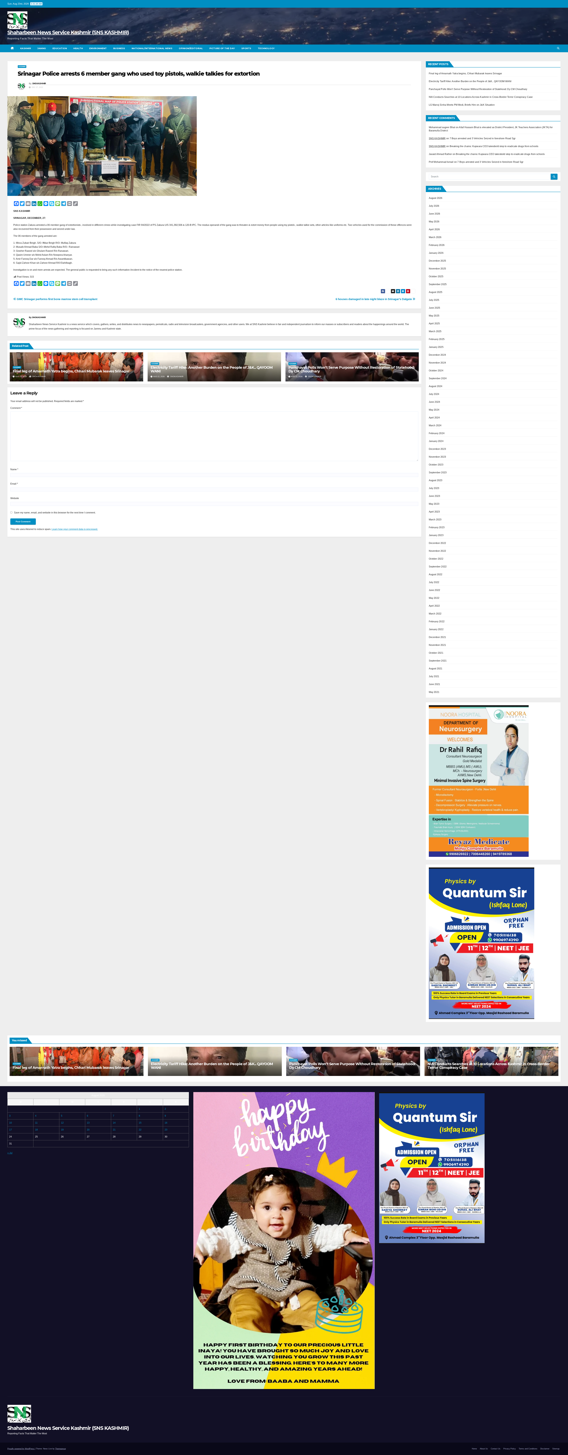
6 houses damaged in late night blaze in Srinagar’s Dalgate (374, 299)
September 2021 (438, 660)
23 (166, 1129)
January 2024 (436, 441)
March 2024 (435, 425)
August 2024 (435, 386)
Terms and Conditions (528, 1449)
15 (140, 1123)
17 (10, 1129)
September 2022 (438, 566)
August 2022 (435, 574)
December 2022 (437, 543)
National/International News (152, 48)
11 (36, 1123)
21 (114, 1129)
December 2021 (437, 637)
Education (60, 48)
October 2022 (436, 558)
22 (140, 1129)
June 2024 (434, 402)
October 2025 (436, 276)
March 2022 (435, 613)
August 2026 (435, 198)
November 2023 (437, 457)
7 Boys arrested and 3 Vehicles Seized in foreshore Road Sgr (483, 138)
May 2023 (434, 504)
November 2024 (437, 362)
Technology (266, 48)
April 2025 (434, 323)
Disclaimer (544, 1449)
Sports (246, 48)
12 (62, 1123)
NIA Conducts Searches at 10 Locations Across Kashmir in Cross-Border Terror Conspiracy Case (481, 97)
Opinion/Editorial (191, 48)
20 (88, 1129)
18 (36, 1129)
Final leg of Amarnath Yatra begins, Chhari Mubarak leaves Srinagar (71, 371)
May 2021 (434, 692)
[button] (558, 48)
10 (10, 1123)
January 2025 (436, 347)
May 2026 (434, 221)
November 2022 (437, 551)
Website (14, 498)
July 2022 (434, 582)
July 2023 (434, 488)
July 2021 (434, 676)
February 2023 (437, 527)
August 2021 (435, 668)
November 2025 (437, 268)
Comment (16, 408)
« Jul (9, 1153)
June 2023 (434, 496)
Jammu (41, 48)
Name (14, 469)
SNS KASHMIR (437, 138)
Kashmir (25, 48)
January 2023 (436, 535)
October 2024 (436, 370)
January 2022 (436, 629)
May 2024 (434, 410)
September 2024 (438, 378)
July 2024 (434, 394)
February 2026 (437, 245)
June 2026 (434, 213)
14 (114, 1123)
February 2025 (437, 339)
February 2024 (437, 433)
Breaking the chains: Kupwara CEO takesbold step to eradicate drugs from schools (494, 146)
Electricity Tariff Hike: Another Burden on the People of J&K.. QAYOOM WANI (212, 369)
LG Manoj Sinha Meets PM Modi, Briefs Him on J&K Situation (462, 105)
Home (474, 1449)
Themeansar (60, 1449)
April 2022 (434, 606)
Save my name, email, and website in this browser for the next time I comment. (55, 512)
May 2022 (434, 598)
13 (88, 1123)
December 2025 (437, 261)
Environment (98, 48)
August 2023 (435, 480)
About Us (484, 1449)
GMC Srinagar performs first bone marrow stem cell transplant (56, 299)
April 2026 (434, 229)
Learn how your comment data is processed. (75, 529)
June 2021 (434, 684)
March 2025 (435, 331)
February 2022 (437, 621)
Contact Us (495, 1449)
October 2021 (436, 653)
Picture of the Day (222, 48)
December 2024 (437, 355)
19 (62, 1129)
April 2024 (434, 417)
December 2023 (437, 449)
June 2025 (434, 308)
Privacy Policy (509, 1449)
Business (119, 48)
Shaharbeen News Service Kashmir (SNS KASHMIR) (68, 32)
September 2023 (438, 472)
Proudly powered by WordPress (21, 1449)
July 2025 (434, 300)
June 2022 (434, 590)
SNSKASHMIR (39, 83)
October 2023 (436, 464)
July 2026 (434, 206)
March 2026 (435, 237)
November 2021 (437, 645)
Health (78, 48)
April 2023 (434, 511)
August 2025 (435, 292)
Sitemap (555, 1449)
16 (166, 1123)
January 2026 (436, 253)
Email (14, 483)
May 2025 (434, 315)
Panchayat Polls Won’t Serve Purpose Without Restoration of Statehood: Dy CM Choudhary (351, 369)
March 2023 (435, 519)
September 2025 (438, 284)
